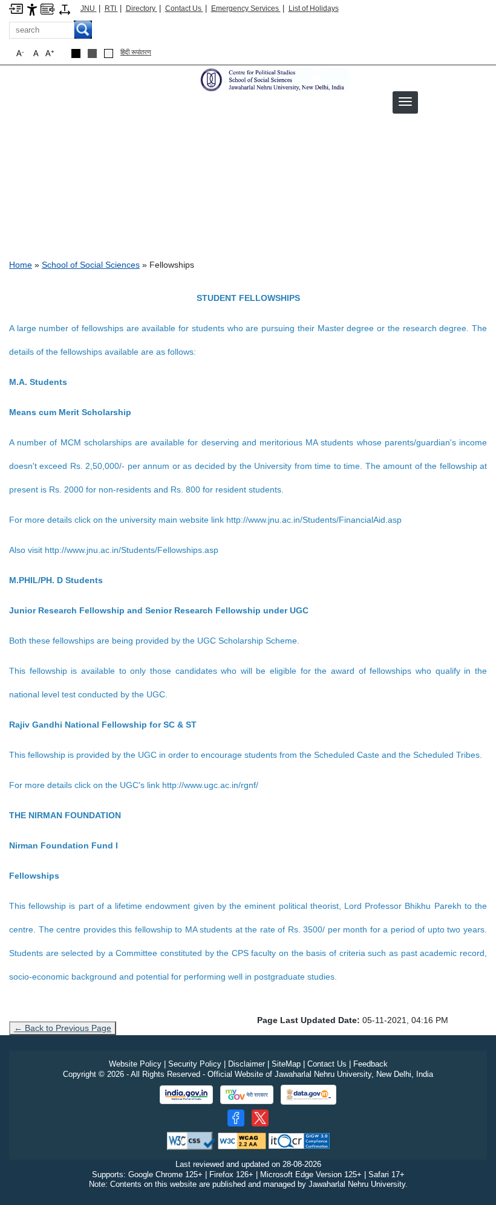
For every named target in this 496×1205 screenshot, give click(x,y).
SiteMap (286, 1063)
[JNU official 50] (260, 1118)
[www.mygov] (246, 1095)
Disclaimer (246, 1063)
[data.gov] (308, 1095)
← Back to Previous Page (62, 1028)
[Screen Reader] (47, 8)
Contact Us (184, 8)
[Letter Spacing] (65, 8)
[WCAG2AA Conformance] (242, 1140)
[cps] (272, 79)
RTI (111, 8)
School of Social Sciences (91, 265)
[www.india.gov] (186, 1095)
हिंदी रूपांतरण (135, 52)
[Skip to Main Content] (16, 8)
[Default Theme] (108, 53)
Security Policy (194, 1063)
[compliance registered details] (299, 1140)
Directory (141, 8)
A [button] (49, 53)
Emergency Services (246, 8)
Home (20, 265)
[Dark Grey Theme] (92, 53)
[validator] (191, 1140)
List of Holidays (314, 8)
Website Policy (135, 1063)
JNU (88, 8)
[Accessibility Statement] (32, 8)
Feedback (370, 1063)
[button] (405, 101)
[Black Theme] (75, 53)
